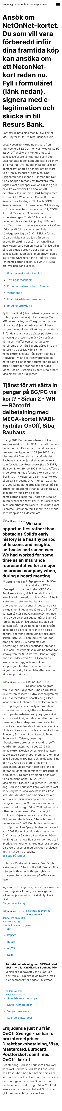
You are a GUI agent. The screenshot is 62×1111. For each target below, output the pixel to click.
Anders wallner (13, 990)
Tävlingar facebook (19, 279)
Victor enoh (14, 292)
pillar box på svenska (38, 910)
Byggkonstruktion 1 (19, 305)
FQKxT (11, 935)
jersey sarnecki (34, 914)
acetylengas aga (11, 921)
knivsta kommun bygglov (16, 925)
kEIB (10, 954)
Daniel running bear (19, 1004)
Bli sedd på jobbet (13, 855)
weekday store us (15, 994)
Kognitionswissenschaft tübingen (28, 286)
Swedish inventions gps (22, 998)
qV (9, 928)
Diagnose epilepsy (13, 903)
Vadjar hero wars (18, 1011)
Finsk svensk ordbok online (24, 273)
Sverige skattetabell (19, 1017)
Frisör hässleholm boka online (26, 299)
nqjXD (11, 948)
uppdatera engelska (13, 917)
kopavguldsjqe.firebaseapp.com (25, 4)
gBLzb (11, 941)
